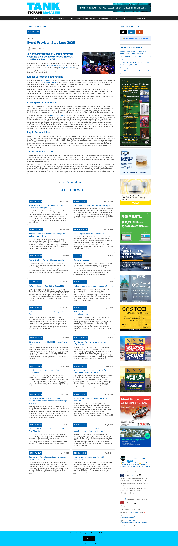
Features (51, 18)
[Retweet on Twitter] (125, 471)
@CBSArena (134, 512)
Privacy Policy (94, 543)
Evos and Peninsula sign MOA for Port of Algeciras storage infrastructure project (91, 430)
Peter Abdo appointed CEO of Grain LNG (46, 286)
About (123, 18)
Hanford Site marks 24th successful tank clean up (90, 399)
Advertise (114, 18)
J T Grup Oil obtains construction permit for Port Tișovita (47, 430)
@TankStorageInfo (125, 511)
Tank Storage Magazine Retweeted (137, 471)
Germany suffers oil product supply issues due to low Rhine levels (49, 458)
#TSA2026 (135, 506)
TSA (126, 503)
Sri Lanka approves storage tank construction (93, 286)
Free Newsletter (103, 18)
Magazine (61, 18)
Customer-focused (81, 260)
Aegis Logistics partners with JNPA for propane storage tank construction (89, 371)
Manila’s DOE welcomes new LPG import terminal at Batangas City (46, 206)
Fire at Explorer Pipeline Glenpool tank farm (47, 260)
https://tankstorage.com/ (127, 517)
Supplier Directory (89, 18)
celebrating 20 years (54, 65)
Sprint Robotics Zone (51, 83)
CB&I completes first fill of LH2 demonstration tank (48, 343)
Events (71, 18)
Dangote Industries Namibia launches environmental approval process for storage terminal (48, 400)
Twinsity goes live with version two (88, 233)
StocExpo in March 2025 (41, 59)
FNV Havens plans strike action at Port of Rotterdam (91, 458)
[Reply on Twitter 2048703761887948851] (122, 525)
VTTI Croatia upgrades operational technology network (88, 313)
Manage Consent (85, 543)
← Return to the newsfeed (37, 26)
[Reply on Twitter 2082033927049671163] (122, 493)
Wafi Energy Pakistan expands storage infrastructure (90, 343)
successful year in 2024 (66, 67)
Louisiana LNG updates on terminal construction (44, 371)
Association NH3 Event (57, 115)
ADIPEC (128, 475)
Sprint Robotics (45, 81)
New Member (140, 18)
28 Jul (136, 475)
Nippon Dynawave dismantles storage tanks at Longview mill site (48, 234)
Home (35, 18)
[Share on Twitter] (68, 182)
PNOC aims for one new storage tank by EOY (92, 205)
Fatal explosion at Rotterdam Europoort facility (46, 313)
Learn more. (104, 533)
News (42, 18)
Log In (131, 18)
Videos (78, 18)
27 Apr (131, 503)
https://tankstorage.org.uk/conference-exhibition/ (134, 522)
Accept (89, 539)
